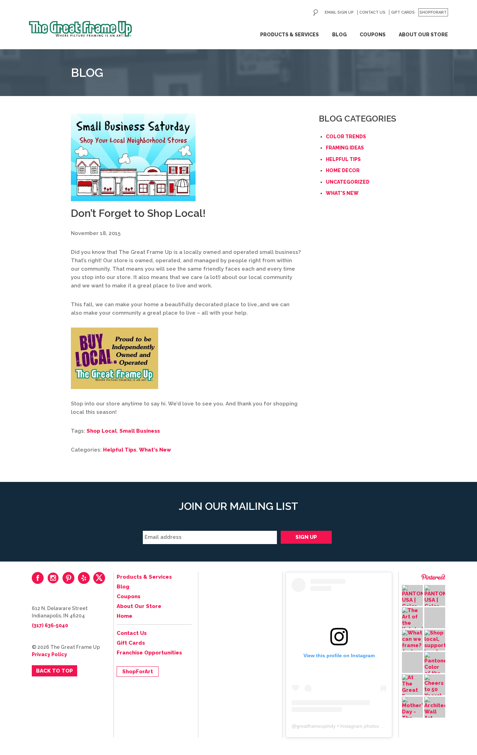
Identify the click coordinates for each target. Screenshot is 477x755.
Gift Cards (403, 12)
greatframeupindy (316, 726)
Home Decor (343, 170)
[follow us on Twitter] (99, 578)
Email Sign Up (339, 12)
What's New (155, 450)
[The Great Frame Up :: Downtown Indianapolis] (80, 29)
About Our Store (423, 34)
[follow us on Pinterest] (68, 578)
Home (124, 616)
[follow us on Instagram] (53, 578)
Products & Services (289, 34)
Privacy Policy (49, 654)
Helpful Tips (119, 450)
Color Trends (346, 136)
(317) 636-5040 (50, 625)
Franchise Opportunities (149, 653)
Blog (339, 34)
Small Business (139, 431)
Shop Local (102, 431)
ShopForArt (433, 12)
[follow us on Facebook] (38, 578)
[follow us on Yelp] (84, 578)
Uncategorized (347, 182)
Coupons (373, 34)
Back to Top (54, 671)
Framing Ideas (345, 148)
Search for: (315, 12)
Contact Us (372, 12)
